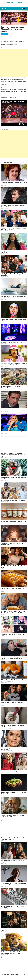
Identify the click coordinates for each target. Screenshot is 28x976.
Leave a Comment (19, 36)
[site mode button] (23, 8)
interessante (4, 33)
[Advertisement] (14, 63)
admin (12, 36)
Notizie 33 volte (14, 2)
